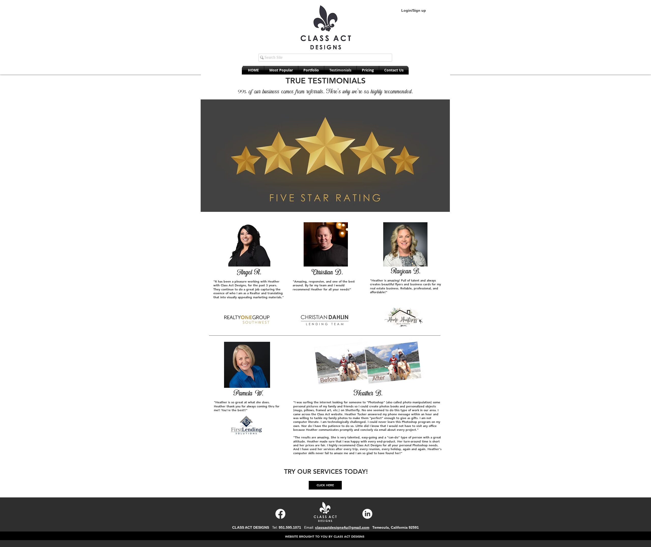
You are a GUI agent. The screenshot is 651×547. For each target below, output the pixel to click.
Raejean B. (405, 271)
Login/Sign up (413, 10)
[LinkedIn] (367, 514)
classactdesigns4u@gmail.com (342, 527)
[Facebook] (280, 514)
